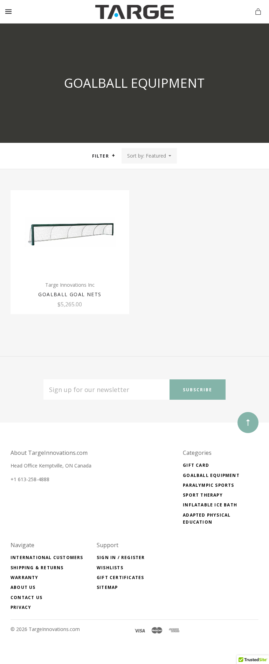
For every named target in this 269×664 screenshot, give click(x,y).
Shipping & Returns (37, 568)
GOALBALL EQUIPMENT (211, 475)
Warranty (25, 577)
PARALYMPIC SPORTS (208, 485)
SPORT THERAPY (203, 495)
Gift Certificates (120, 577)
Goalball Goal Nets (69, 294)
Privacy (21, 607)
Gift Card (196, 465)
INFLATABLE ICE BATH (210, 505)
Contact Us (26, 597)
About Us (23, 587)
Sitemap (107, 587)
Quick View (70, 235)
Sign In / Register (121, 557)
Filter (101, 156)
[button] (113, 155)
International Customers (47, 557)
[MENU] (9, 12)
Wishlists (110, 568)
